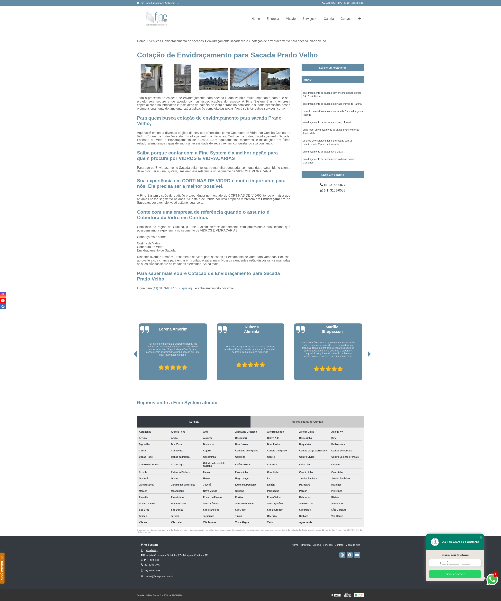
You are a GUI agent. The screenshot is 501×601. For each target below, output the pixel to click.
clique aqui (186, 288)
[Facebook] (350, 555)
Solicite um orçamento (333, 67)
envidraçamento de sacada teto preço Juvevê (327, 122)
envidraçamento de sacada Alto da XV (323, 151)
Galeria (329, 18)
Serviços (308, 18)
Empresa (273, 18)
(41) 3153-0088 (355, 3)
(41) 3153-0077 (333, 3)
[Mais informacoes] (359, 19)
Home (255, 18)
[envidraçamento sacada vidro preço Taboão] (182, 78)
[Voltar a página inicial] (156, 19)
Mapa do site (352, 544)
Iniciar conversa (455, 574)
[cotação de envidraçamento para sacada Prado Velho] (151, 78)
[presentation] (129, 369)
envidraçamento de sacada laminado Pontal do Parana (332, 104)
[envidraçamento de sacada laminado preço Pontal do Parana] (275, 78)
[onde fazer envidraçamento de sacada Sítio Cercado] (213, 78)
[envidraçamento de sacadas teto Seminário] (244, 78)
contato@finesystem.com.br (158, 576)
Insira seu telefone (455, 555)
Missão (291, 18)
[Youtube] (357, 555)
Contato (346, 18)
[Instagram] (342, 555)
